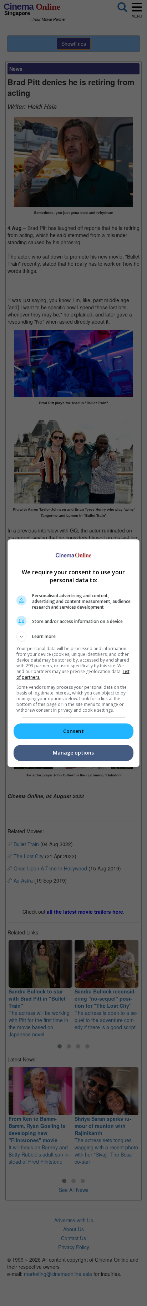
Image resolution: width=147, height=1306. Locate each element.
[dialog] (73, 653)
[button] (73, 637)
